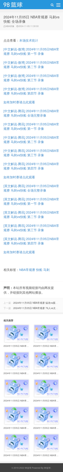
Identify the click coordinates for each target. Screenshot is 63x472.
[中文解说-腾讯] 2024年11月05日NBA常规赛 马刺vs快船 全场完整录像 (31, 112)
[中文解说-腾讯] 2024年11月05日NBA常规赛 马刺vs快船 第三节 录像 (31, 152)
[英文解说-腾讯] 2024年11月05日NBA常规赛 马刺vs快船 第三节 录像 (31, 227)
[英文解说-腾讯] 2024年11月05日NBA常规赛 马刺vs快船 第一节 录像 (31, 201)
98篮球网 (17, 5)
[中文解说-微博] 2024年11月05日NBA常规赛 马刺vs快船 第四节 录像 (31, 90)
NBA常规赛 (27, 269)
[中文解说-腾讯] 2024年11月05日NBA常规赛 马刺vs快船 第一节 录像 (31, 126)
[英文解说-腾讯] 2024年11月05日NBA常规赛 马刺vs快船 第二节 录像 (31, 214)
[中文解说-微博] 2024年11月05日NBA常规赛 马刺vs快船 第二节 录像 (31, 64)
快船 (39, 269)
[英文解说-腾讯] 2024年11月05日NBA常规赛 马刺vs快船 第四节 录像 (31, 240)
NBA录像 (10, 26)
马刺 (46, 269)
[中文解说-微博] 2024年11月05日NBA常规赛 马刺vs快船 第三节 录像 (31, 77)
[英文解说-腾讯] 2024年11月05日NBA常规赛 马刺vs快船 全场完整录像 (31, 187)
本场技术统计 (28, 40)
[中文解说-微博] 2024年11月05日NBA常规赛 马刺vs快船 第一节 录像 (31, 51)
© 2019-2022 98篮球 (21, 467)
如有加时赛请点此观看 (19, 102)
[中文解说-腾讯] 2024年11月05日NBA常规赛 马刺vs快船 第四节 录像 (31, 165)
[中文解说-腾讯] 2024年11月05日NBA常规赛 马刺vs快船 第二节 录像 (31, 139)
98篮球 (47, 467)
